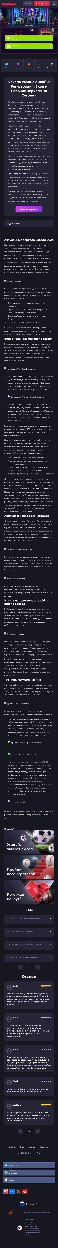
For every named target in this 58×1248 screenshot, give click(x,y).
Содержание (24, 1152)
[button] (55, 17)
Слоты (12, 1146)
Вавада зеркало (29, 209)
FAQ (38, 1152)
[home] (8, 4)
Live (22, 1146)
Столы (32, 1146)
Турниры (44, 1146)
